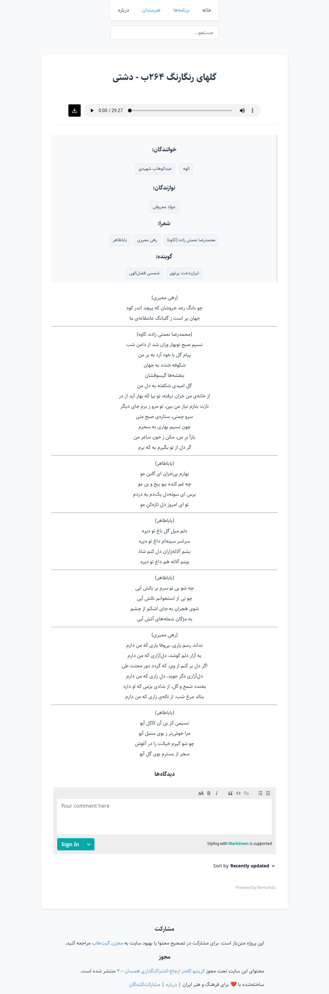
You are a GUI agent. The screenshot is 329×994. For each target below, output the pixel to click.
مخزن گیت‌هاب (107, 943)
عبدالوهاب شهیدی (155, 168)
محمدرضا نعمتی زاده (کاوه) (191, 240)
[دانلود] (74, 110)
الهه (186, 168)
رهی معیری (147, 240)
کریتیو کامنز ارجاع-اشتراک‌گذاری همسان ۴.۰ (160, 971)
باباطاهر (120, 240)
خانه (206, 10)
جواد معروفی (164, 206)
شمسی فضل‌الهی (144, 273)
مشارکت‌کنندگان (144, 985)
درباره (123, 10)
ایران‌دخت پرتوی (184, 273)
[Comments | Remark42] (164, 840)
